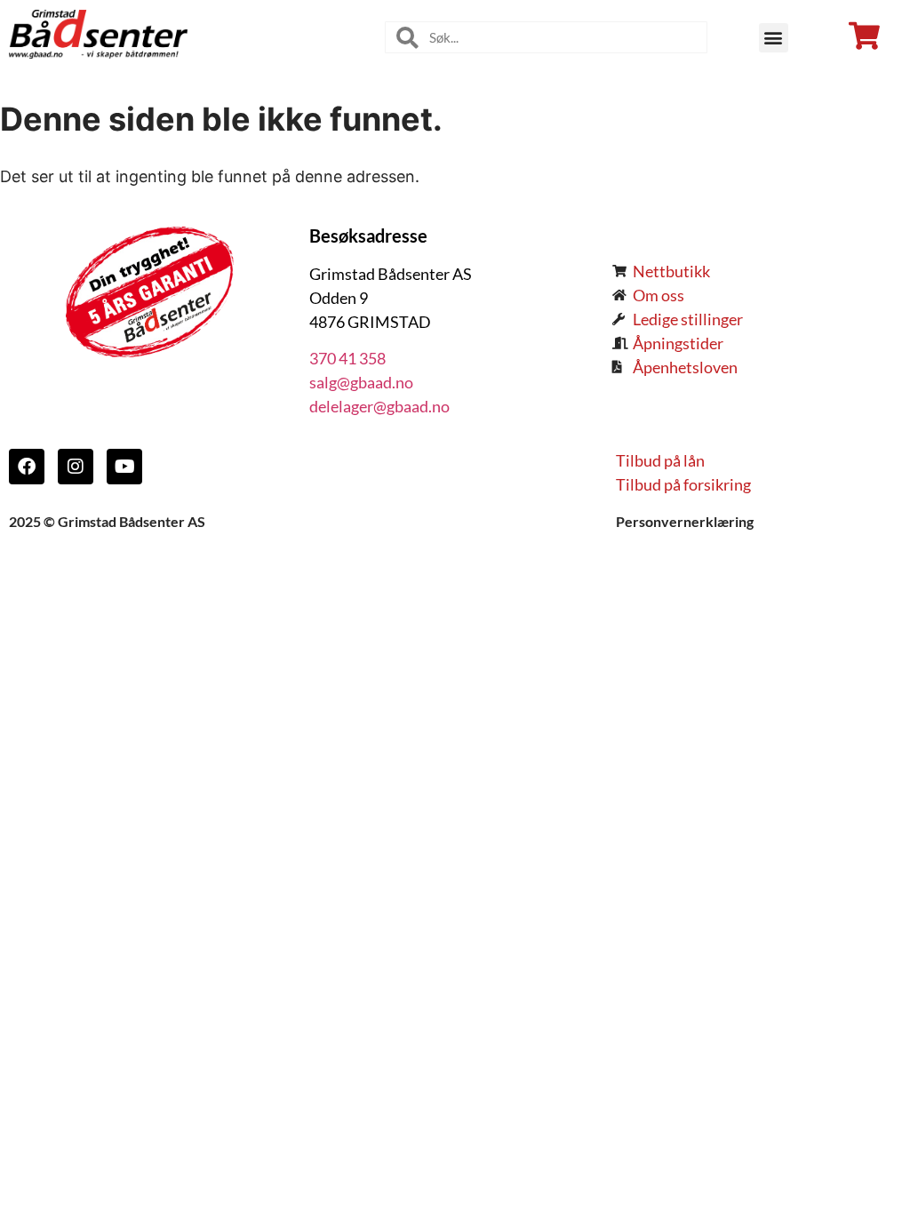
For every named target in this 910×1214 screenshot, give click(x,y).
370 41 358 (347, 358)
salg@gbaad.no (361, 382)
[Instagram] (75, 466)
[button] (773, 37)
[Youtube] (124, 466)
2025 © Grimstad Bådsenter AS (107, 521)
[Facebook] (26, 466)
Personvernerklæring (685, 521)
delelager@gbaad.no (379, 406)
